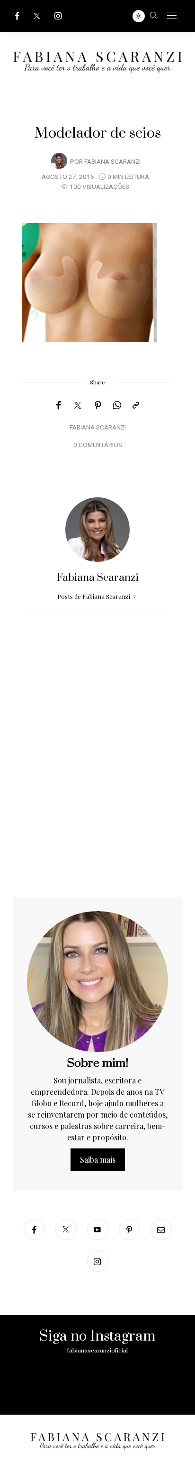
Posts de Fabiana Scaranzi (94, 596)
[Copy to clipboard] (136, 405)
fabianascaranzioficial (97, 1350)
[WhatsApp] (117, 405)
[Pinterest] (98, 405)
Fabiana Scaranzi (112, 162)
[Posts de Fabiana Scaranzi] (59, 161)
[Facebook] (17, 16)
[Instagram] (58, 16)
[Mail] (161, 1229)
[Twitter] (37, 16)
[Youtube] (97, 1229)
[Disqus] (97, 775)
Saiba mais (97, 1160)
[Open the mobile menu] (171, 15)
